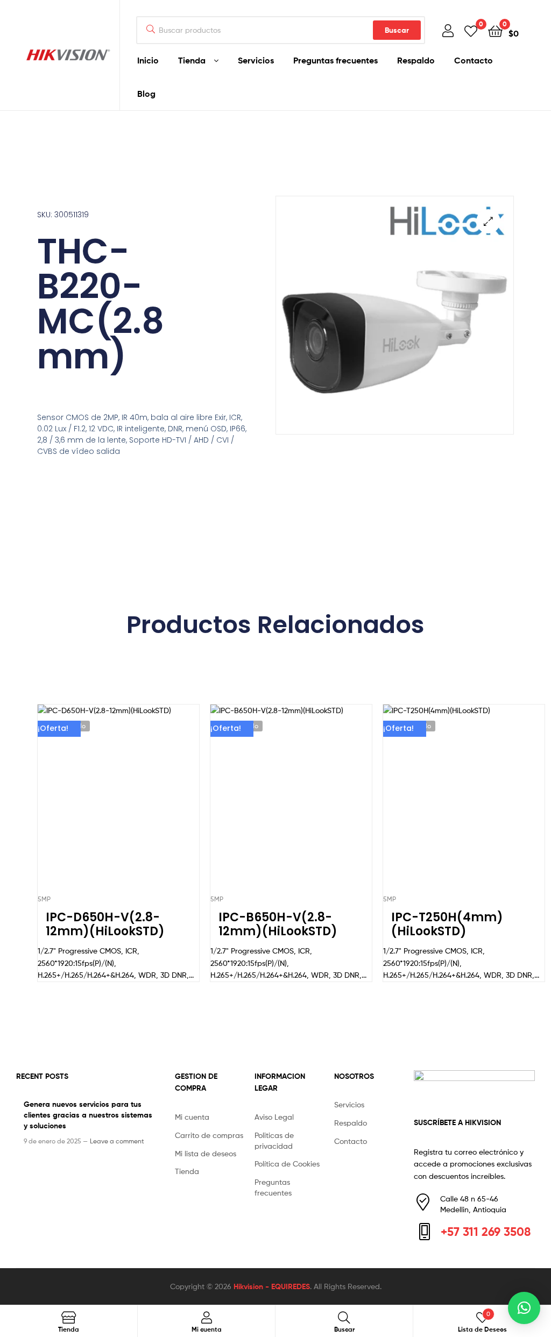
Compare (117, 804)
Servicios (256, 60)
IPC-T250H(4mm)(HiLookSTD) (447, 925)
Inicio (148, 60)
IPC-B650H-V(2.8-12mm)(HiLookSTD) (277, 925)
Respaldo (416, 60)
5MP (44, 899)
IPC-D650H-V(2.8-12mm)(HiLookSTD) (105, 925)
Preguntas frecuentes (335, 60)
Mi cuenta (192, 1116)
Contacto (473, 60)
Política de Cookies (287, 1163)
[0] (470, 30)
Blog (146, 93)
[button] (488, 221)
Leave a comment (117, 1141)
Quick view (144, 804)
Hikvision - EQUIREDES (272, 1286)
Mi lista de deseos (205, 1153)
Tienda (192, 60)
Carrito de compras (209, 1135)
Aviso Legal (274, 1116)
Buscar (397, 30)
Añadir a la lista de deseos (91, 804)
